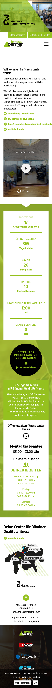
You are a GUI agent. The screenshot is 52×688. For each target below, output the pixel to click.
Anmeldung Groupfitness (21, 113)
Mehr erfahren (22, 682)
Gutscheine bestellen (39, 35)
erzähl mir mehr (16, 129)
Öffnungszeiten (17, 35)
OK (35, 682)
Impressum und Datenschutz (26, 617)
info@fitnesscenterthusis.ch (26, 611)
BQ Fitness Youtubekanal (21, 118)
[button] (26, 360)
